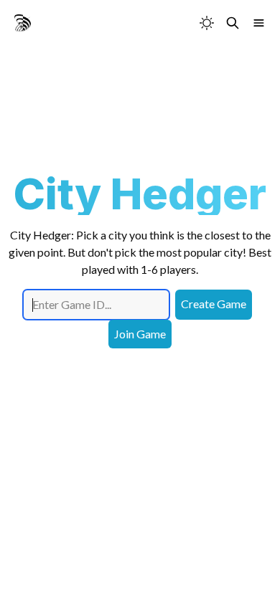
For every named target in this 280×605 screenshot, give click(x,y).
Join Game (140, 333)
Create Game (213, 303)
